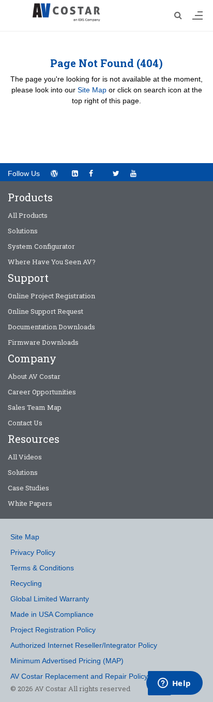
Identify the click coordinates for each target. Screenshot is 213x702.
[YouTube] (136, 172)
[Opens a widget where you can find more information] (174, 684)
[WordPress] (54, 173)
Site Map (92, 90)
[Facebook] (95, 172)
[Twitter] (116, 173)
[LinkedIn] (74, 173)
